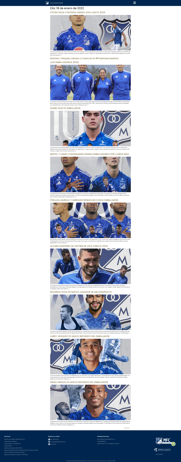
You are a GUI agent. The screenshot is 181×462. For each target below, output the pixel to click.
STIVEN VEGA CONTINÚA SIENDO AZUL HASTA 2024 (77, 12)
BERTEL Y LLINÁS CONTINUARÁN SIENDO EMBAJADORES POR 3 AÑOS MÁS (89, 154)
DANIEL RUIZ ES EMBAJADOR (65, 108)
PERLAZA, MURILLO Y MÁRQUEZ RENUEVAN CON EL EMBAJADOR (84, 200)
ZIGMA (113, 461)
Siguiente (127, 428)
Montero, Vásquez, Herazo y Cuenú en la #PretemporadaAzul (84, 58)
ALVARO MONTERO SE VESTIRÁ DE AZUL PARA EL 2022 (79, 246)
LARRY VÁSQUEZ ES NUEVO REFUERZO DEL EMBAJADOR (80, 336)
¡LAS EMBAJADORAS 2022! (64, 62)
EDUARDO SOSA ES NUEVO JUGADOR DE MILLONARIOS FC (81, 292)
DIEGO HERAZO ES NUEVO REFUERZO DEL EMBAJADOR (79, 382)
